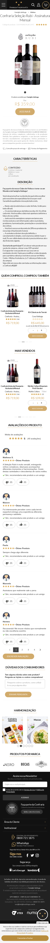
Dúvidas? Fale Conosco (25, 846)
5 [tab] (29, 746)
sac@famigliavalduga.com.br (25, 904)
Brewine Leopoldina (41, 764)
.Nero (9, 764)
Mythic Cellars (34, 391)
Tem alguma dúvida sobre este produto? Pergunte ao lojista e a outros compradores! (24, 676)
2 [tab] (21, 746)
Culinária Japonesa (12, 730)
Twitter (32, 855)
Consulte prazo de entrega (16, 148)
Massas (37, 730)
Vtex (17, 913)
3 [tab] (24, 746)
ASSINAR (25, 111)
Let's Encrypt (17, 869)
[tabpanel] (25, 59)
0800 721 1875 (25, 838)
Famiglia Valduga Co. (19, 4)
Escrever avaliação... (18, 656)
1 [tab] (25, 92)
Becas (25, 764)
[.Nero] (9, 764)
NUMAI (32, 913)
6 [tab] (32, 746)
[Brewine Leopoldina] (41, 764)
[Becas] (25, 764)
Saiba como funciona (32, 812)
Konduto (34, 869)
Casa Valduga (37, 316)
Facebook (27, 855)
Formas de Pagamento (39, 148)
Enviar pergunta (18, 694)
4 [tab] (26, 746)
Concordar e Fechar (25, 938)
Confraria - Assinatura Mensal (25, 123)
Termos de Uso (29, 790)
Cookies (30, 933)
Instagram (37, 855)
